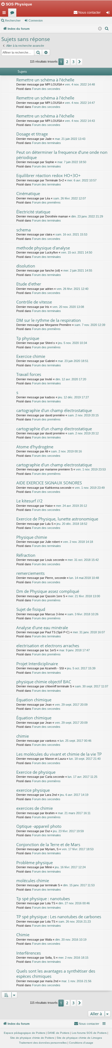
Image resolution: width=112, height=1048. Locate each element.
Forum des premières (46, 202)
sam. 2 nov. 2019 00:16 (66, 451)
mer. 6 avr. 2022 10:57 (82, 180)
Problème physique (34, 862)
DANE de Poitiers (58, 1032)
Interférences (28, 953)
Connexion (36, 20)
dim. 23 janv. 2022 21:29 (87, 216)
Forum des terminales (46, 143)
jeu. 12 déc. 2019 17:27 (73, 397)
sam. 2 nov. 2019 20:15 (83, 415)
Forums (13, 14)
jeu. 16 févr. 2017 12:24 (70, 867)
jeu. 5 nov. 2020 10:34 (72, 343)
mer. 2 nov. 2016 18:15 (73, 957)
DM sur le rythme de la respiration (48, 320)
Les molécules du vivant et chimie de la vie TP (59, 754)
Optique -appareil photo (38, 826)
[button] (79, 61)
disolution (25, 266)
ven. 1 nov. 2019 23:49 (90, 487)
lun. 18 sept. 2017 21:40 (85, 758)
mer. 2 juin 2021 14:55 (77, 270)
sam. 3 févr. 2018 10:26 (82, 614)
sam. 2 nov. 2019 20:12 (83, 433)
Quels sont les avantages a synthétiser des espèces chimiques (55, 973)
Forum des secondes (46, 88)
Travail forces (28, 374)
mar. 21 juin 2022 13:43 (70, 138)
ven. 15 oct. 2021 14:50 (76, 252)
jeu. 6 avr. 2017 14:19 (74, 794)
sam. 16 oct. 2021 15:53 (71, 234)
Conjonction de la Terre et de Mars (48, 844)
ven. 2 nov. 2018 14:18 (78, 541)
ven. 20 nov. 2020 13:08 (68, 306)
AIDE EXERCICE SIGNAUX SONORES (49, 482)
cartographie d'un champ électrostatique (54, 410)
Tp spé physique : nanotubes (43, 898)
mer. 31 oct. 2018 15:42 (83, 559)
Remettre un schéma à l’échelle (45, 80)
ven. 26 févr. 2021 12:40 (72, 288)
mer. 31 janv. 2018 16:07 (89, 632)
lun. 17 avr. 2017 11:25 (82, 776)
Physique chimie (31, 537)
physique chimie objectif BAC (43, 681)
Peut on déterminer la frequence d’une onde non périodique (61, 154)
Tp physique (27, 338)
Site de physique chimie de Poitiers (32, 1037)
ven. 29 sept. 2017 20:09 (71, 704)
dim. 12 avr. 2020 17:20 (70, 379)
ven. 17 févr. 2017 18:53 (78, 849)
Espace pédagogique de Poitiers (24, 1032)
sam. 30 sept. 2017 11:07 (91, 686)
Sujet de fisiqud (30, 609)
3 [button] (73, 61)
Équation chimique (33, 699)
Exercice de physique (35, 772)
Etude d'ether (28, 284)
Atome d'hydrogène (34, 446)
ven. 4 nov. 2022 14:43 (80, 120)
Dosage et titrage (32, 134)
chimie (22, 736)
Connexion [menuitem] (109, 14)
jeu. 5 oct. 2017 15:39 (81, 668)
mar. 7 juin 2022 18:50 (71, 162)
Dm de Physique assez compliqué (47, 591)
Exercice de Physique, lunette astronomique (57, 519)
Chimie (22, 934)
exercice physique (33, 790)
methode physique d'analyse (43, 248)
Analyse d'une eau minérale (42, 627)
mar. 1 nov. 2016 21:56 (76, 981)
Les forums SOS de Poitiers (89, 1032)
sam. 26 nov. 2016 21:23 (74, 921)
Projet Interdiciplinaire (37, 663)
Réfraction (25, 555)
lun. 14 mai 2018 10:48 (84, 577)
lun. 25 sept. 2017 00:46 (75, 740)
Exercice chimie (30, 356)
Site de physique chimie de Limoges (79, 1037)
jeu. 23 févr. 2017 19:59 (68, 831)
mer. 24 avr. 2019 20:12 (71, 505)
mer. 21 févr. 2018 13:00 (84, 596)
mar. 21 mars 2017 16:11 (74, 813)
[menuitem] (87, 12)
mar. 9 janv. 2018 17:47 (74, 650)
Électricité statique (33, 211)
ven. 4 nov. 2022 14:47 (80, 102)
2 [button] (67, 61)
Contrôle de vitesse (34, 302)
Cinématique (28, 193)
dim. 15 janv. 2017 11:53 (79, 885)
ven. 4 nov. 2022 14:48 (80, 84)
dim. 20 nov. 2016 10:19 (70, 939)
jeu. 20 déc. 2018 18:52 (72, 523)
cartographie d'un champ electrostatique (54, 464)
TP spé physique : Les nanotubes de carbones (58, 916)
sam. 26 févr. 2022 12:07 (69, 198)
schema (23, 229)
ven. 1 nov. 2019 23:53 (91, 469)
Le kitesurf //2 (29, 501)
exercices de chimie (34, 808)
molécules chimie (32, 880)
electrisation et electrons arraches (47, 645)
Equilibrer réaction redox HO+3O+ (48, 175)
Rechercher (13, 20)
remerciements (30, 573)
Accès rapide (5, 14)
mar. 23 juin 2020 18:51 (73, 361)
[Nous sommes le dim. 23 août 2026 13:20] (100, 29)
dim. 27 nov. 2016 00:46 (74, 903)
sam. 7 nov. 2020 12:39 (89, 324)
